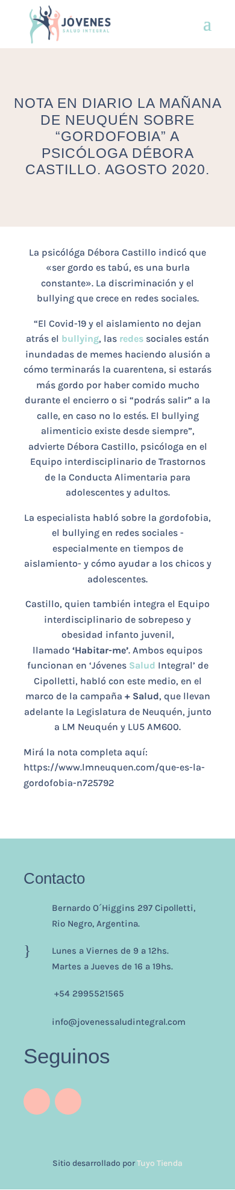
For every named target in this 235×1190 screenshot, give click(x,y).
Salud (142, 665)
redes (131, 338)
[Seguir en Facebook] (68, 1101)
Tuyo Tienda (160, 1163)
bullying (80, 338)
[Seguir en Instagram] (37, 1101)
